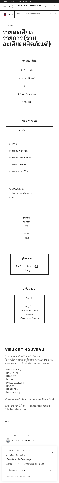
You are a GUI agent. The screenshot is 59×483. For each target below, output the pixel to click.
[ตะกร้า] (54, 7)
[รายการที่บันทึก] (9, 7)
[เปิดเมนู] (5, 7)
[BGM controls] (50, 7)
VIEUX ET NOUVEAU (29, 7)
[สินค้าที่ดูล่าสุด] (13, 7)
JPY (55, 1)
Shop (7, 421)
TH (52, 1)
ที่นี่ (36, 266)
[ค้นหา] (46, 7)
